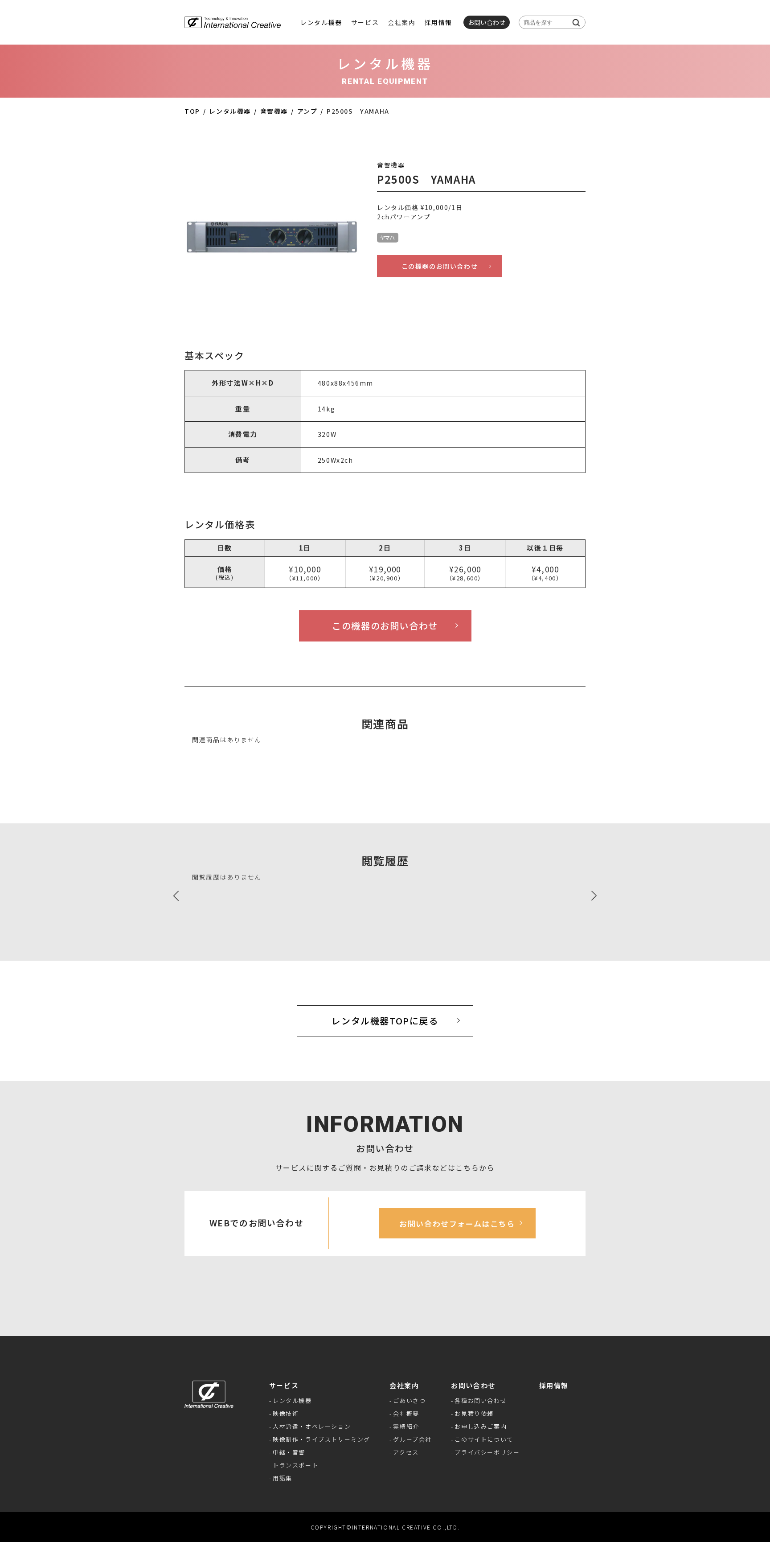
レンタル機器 (321, 22)
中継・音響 (289, 1452)
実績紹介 (406, 1426)
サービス (284, 1385)
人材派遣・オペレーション (312, 1426)
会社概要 (406, 1413)
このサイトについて (484, 1439)
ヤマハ (387, 237)
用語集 (282, 1478)
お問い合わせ (473, 1385)
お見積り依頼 (474, 1413)
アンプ (307, 111)
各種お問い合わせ (481, 1400)
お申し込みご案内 (481, 1426)
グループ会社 (412, 1439)
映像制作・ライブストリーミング (321, 1439)
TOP (192, 111)
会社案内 (404, 1385)
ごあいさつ (409, 1400)
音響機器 (274, 111)
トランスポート (295, 1465)
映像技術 (286, 1413)
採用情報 (438, 22)
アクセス (405, 1452)
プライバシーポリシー (487, 1452)
